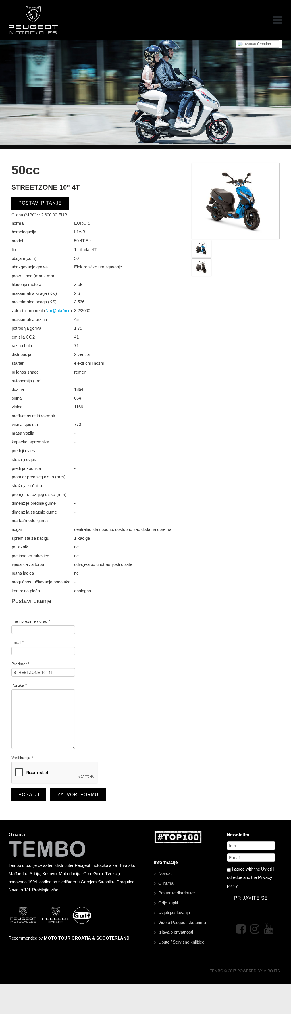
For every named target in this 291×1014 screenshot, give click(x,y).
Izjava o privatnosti (175, 932)
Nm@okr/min (57, 310)
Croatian (263, 44)
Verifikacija (22, 757)
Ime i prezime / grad (30, 621)
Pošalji (28, 794)
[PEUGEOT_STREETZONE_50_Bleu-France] (236, 200)
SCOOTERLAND (113, 938)
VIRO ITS (272, 971)
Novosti (165, 873)
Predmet (20, 664)
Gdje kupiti (168, 902)
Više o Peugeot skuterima (182, 922)
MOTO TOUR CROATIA (67, 938)
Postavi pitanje (40, 203)
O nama (165, 883)
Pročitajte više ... (47, 889)
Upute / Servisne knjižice (181, 942)
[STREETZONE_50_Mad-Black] (201, 266)
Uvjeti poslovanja (174, 912)
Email (17, 642)
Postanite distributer (176, 892)
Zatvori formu (78, 794)
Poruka (19, 685)
